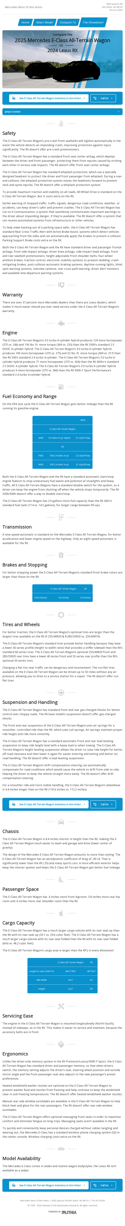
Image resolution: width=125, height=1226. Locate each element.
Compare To (68, 22)
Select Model (44, 22)
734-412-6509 (116, 10)
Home (25, 22)
